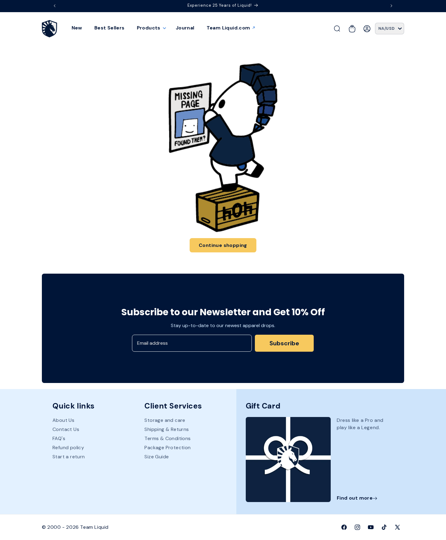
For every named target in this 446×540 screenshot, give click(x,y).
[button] (150, 28)
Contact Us (65, 429)
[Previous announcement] (54, 6)
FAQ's (58, 439)
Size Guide (156, 457)
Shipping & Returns (166, 429)
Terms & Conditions (167, 439)
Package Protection (167, 448)
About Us (63, 421)
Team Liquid (94, 527)
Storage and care (164, 421)
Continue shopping (223, 245)
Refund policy (68, 448)
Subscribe (284, 343)
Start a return (68, 457)
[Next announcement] (391, 6)
